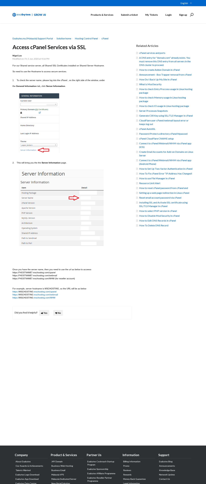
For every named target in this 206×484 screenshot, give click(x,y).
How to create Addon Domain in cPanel (159, 69)
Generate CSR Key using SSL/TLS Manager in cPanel (166, 115)
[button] (191, 15)
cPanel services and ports (152, 52)
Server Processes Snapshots (153, 110)
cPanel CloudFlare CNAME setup (156, 138)
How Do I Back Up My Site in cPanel (158, 79)
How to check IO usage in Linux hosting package (164, 105)
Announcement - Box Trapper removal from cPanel (165, 74)
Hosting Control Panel (86, 38)
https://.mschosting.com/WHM (34, 297)
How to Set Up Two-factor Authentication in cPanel (165, 168)
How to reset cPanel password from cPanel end (163, 188)
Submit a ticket (129, 14)
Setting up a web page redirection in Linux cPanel (164, 192)
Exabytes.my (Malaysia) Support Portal (33, 38)
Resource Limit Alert (149, 183)
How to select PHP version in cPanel (158, 210)
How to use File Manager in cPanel (157, 178)
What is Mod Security (150, 84)
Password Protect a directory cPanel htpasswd (163, 133)
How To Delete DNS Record (153, 225)
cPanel (104, 38)
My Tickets (151, 14)
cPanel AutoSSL (147, 128)
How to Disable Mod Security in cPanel (159, 215)
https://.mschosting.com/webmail (35, 294)
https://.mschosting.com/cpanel (34, 291)
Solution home (64, 38)
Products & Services (102, 14)
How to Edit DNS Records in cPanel (157, 220)
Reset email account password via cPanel (160, 197)
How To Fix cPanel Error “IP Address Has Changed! (165, 173)
